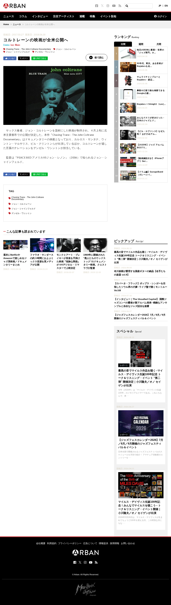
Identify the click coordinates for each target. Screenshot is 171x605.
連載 (82, 16)
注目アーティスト (63, 16)
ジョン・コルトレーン (66, 49)
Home (6, 24)
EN (166, 6)
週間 (141, 44)
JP (159, 6)
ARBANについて (137, 16)
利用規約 (51, 543)
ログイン (162, 16)
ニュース (8, 16)
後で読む (99, 57)
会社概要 (40, 543)
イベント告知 (108, 16)
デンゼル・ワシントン (45, 52)
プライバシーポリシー (69, 543)
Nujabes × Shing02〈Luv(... (151, 104)
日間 (123, 44)
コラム (23, 16)
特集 (92, 16)
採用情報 (114, 543)
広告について (90, 543)
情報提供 (103, 543)
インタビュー (40, 16)
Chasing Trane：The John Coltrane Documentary (28, 49)
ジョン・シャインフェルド (18, 52)
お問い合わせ (128, 543)
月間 (158, 44)
